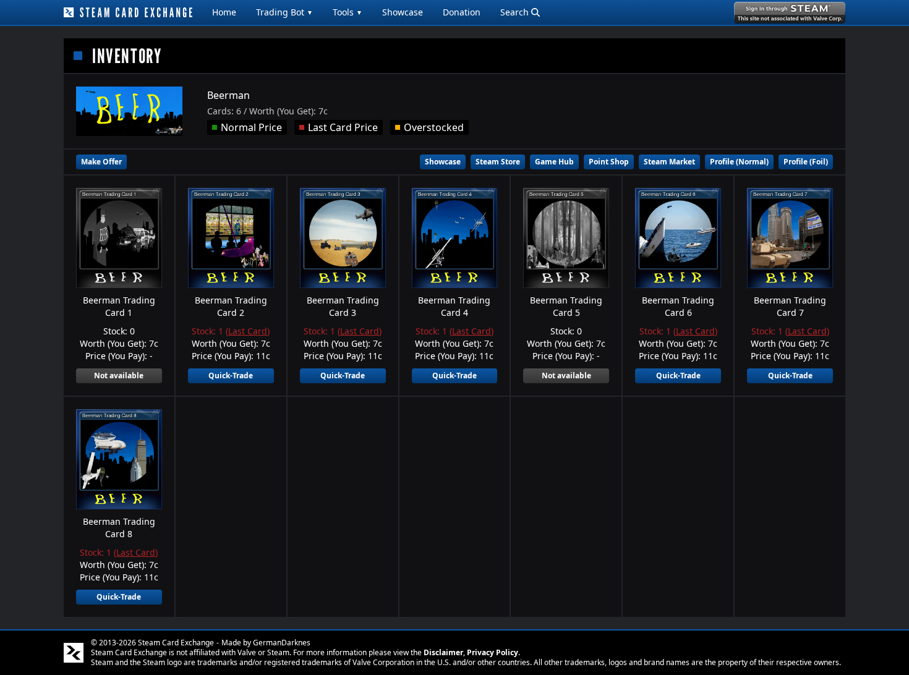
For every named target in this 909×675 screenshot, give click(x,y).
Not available (118, 375)
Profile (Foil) (805, 161)
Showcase (402, 12)
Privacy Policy (492, 652)
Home (224, 12)
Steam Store (498, 161)
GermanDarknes (281, 642)
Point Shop (609, 161)
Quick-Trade (230, 375)
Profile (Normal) (739, 161)
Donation (461, 12)
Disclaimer (443, 652)
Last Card (247, 331)
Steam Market (669, 161)
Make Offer (101, 161)
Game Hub (554, 161)
